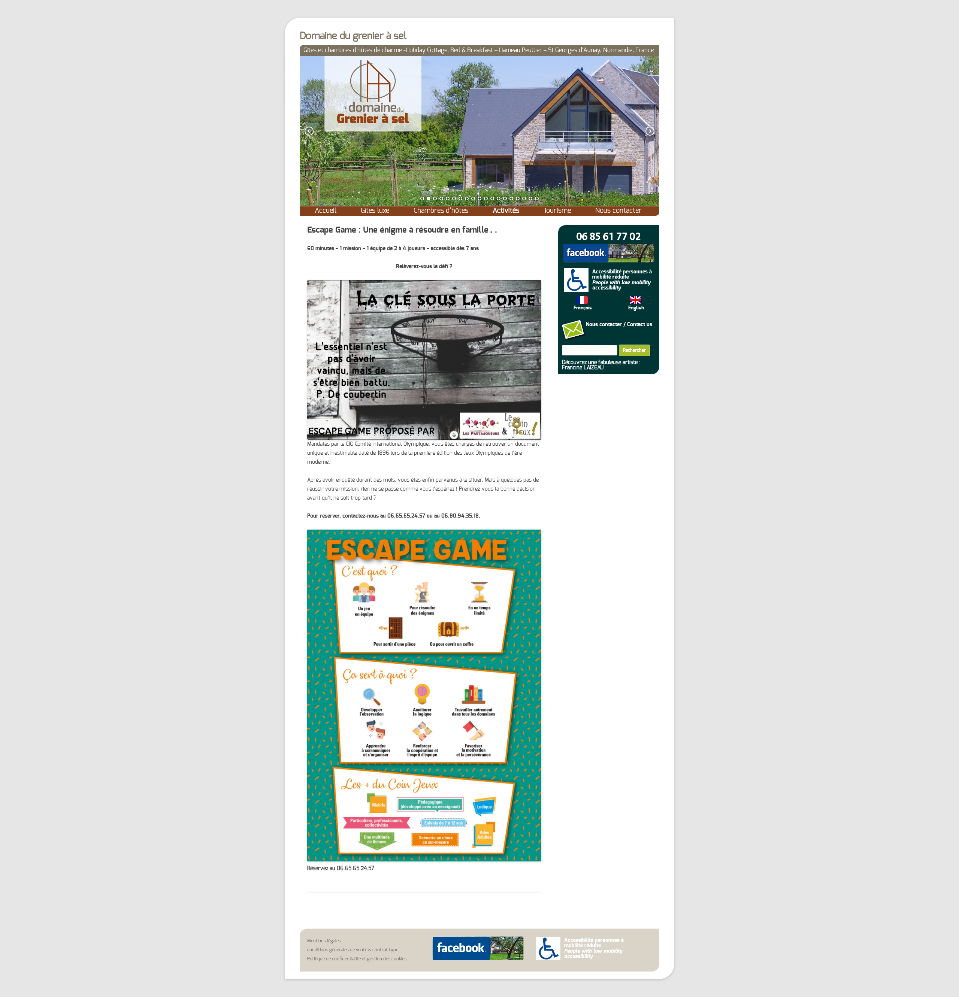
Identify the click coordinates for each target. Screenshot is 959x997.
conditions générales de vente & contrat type (352, 950)
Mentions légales (324, 941)
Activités (506, 210)
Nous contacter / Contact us (619, 324)
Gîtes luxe (375, 210)
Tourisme (557, 210)
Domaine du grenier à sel (353, 36)
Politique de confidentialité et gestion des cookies (356, 959)
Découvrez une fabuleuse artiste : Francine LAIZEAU (601, 365)
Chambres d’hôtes (441, 210)
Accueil (325, 210)
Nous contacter (618, 210)
